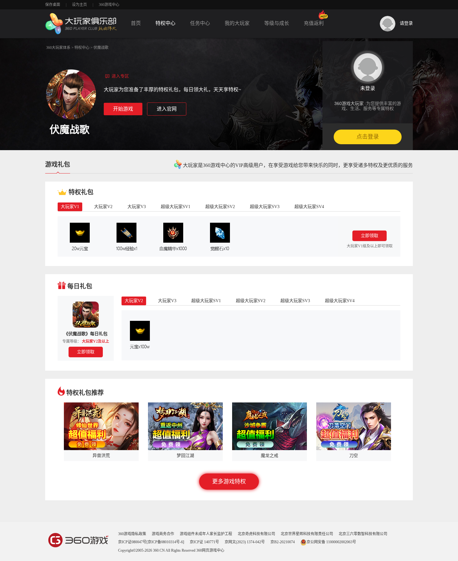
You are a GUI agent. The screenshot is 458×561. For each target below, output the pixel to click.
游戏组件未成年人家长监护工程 (206, 534)
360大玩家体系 (58, 47)
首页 (136, 23)
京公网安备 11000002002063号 (331, 542)
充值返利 (314, 23)
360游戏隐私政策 (132, 534)
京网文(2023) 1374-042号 (245, 542)
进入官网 (167, 109)
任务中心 (200, 23)
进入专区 (120, 76)
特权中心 (165, 23)
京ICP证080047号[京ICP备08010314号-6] (151, 542)
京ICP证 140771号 (204, 542)
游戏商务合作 (163, 534)
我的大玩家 (237, 23)
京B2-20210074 (282, 542)
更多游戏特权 (229, 481)
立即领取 (369, 235)
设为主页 (79, 4)
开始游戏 (123, 109)
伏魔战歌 (100, 47)
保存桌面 (52, 4)
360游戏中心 (109, 4)
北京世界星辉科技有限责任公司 (307, 534)
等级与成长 (276, 23)
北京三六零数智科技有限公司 (363, 534)
